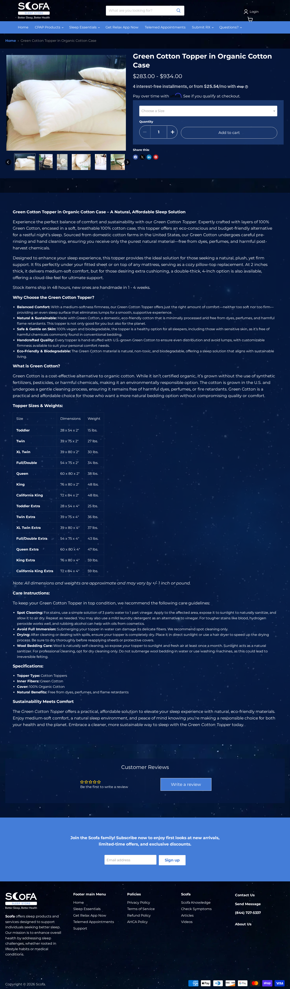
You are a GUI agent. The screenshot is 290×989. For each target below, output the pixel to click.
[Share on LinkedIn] (149, 157)
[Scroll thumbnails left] (8, 162)
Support (80, 928)
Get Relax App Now (122, 27)
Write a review (186, 784)
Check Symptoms (196, 909)
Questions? (229, 27)
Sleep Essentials (83, 27)
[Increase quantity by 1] (172, 132)
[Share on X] (142, 157)
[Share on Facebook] (135, 157)
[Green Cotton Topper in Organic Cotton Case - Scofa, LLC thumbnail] (24, 162)
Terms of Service (141, 909)
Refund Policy (139, 915)
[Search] (178, 10)
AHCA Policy (137, 922)
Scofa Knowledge (196, 902)
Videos (187, 922)
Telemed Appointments (165, 27)
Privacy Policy (138, 902)
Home (23, 27)
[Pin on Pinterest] (155, 157)
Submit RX (201, 27)
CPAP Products (48, 27)
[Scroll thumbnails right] (127, 162)
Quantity (146, 121)
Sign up (172, 860)
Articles (187, 915)
